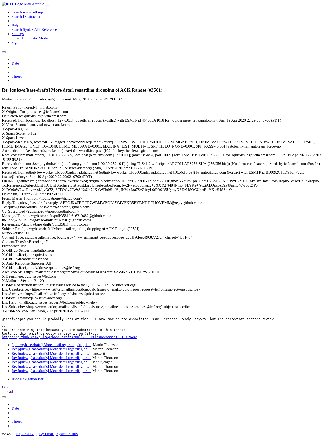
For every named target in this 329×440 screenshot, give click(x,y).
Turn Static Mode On (37, 38)
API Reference (45, 29)
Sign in (17, 42)
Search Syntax (22, 29)
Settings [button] (18, 34)
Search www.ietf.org (27, 12)
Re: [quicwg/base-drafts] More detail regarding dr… (51, 349)
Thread (17, 76)
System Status (67, 434)
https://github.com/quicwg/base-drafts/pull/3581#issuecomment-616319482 (69, 337)
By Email (46, 434)
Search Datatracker (26, 16)
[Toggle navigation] (47, 5)
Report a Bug (26, 434)
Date (15, 63)
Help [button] (15, 25)
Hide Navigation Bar (27, 379)
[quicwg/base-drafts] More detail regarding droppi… (51, 345)
